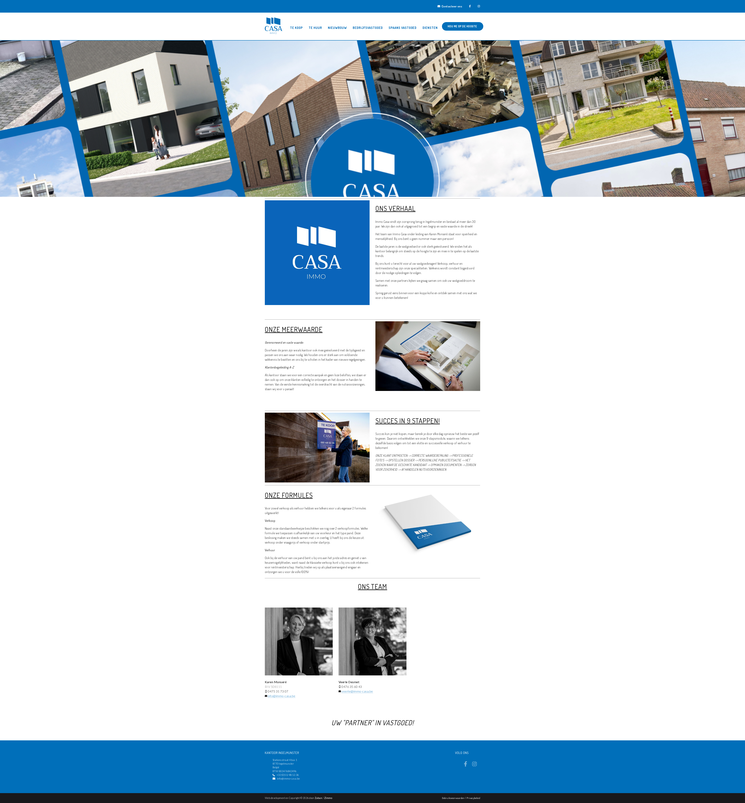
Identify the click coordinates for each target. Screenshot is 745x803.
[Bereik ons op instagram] (474, 765)
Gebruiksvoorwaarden (453, 798)
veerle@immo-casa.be (357, 691)
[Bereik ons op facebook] (465, 765)
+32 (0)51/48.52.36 (288, 774)
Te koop (296, 28)
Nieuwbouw (337, 28)
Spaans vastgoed (403, 28)
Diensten (430, 28)
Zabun (318, 798)
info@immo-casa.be (281, 696)
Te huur (315, 28)
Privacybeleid (473, 798)
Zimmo (328, 798)
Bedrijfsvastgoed (368, 28)
